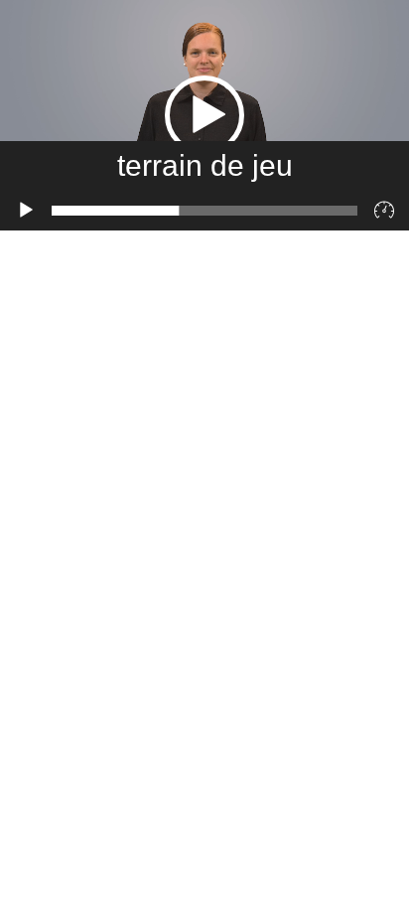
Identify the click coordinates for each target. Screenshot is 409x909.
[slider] (204, 211)
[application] (204, 115)
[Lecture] (26, 211)
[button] (204, 115)
